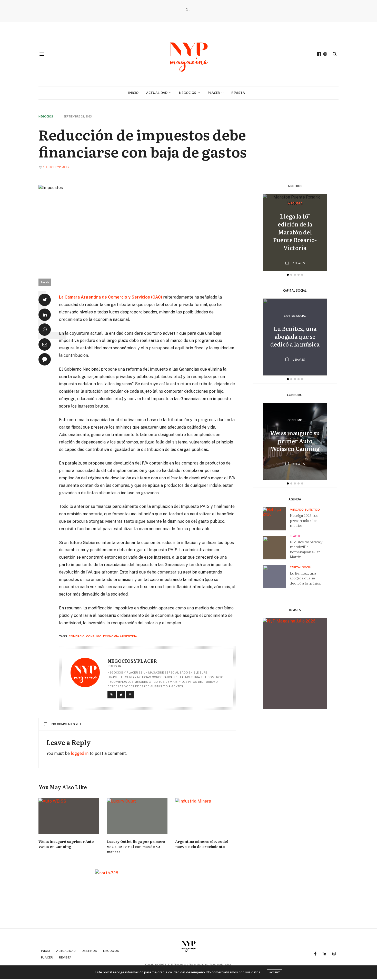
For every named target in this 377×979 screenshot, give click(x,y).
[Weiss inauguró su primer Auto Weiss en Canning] (68, 816)
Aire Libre (295, 203)
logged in (79, 753)
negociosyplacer (56, 167)
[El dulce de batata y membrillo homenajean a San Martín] (276, 547)
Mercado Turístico (305, 509)
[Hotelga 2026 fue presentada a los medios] (276, 518)
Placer (214, 92)
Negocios (187, 92)
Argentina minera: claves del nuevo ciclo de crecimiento (201, 844)
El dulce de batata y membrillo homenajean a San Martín (306, 549)
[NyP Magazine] (188, 54)
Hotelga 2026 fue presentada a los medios (304, 520)
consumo (94, 636)
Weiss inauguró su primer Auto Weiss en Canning (66, 844)
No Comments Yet (67, 724)
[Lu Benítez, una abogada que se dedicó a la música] (276, 576)
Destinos (89, 951)
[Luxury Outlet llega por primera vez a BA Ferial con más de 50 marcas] (137, 816)
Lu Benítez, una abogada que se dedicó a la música (295, 336)
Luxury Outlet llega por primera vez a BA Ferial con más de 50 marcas (136, 846)
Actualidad (156, 92)
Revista (238, 92)
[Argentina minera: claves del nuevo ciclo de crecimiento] (205, 816)
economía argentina (120, 636)
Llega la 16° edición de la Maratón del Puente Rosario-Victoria (295, 232)
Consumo (294, 420)
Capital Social (295, 315)
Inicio (133, 92)
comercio (77, 636)
